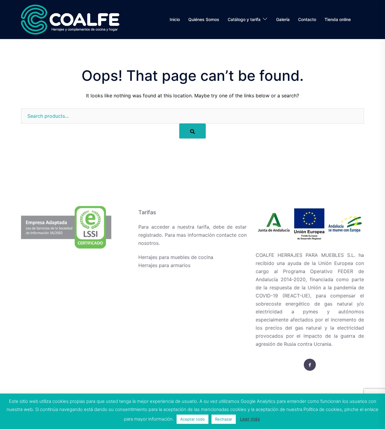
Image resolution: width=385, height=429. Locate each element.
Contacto (307, 19)
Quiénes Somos (203, 19)
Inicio (175, 19)
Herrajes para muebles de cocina (175, 257)
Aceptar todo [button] (192, 419)
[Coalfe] (70, 19)
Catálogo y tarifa (244, 19)
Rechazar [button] (223, 419)
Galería (283, 19)
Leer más (250, 419)
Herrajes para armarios (164, 265)
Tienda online (338, 19)
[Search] (192, 130)
